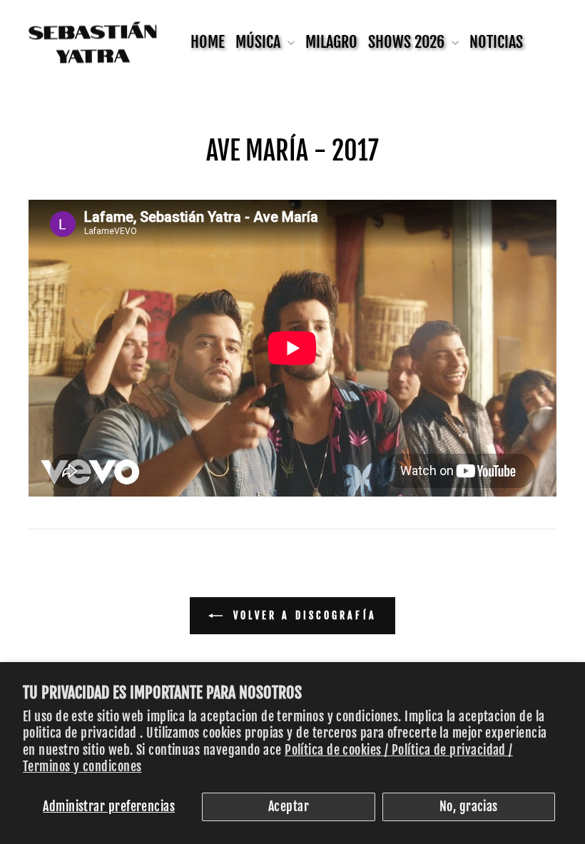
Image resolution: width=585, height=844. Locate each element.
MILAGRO (331, 41)
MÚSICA (259, 41)
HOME (207, 41)
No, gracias (468, 806)
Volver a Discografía (302, 615)
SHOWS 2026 (408, 41)
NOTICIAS (496, 41)
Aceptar (288, 806)
